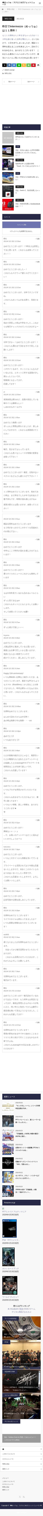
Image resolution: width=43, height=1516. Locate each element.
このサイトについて (8, 1454)
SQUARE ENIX (10, 1371)
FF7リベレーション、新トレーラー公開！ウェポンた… (27, 1121)
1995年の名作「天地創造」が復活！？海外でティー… (26, 1191)
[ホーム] (21, 1449)
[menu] (40, 3)
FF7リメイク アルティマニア (14, 1212)
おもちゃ (27, 1312)
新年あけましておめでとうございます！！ (27, 138)
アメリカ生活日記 (11, 1318)
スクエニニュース (7, 1459)
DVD (26, 1309)
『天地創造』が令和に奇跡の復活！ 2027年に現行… (27, 1135)
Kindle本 (14, 1309)
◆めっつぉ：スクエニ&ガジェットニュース (18, 3)
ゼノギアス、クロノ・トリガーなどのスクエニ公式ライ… (27, 1177)
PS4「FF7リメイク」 (11, 1240)
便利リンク (5, 1469)
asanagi (11, 70)
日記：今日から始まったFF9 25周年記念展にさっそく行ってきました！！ (27, 152)
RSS (23, 1496)
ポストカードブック (10, 1269)
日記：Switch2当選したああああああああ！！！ (27, 205)
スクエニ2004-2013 (11, 1395)
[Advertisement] (21, 102)
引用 (37, 239)
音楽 (21, 1309)
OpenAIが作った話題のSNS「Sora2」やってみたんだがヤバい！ (27, 165)
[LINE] (19, 65)
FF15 (6, 1342)
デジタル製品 (17, 1312)
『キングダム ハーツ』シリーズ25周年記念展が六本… (27, 1107)
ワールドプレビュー (10, 1297)
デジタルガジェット (11, 1421)
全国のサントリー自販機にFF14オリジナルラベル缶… (27, 1149)
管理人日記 (8, 19)
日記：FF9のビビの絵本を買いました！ (27, 178)
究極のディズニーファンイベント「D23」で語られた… (26, 1163)
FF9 (18, 146)
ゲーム (32, 1309)
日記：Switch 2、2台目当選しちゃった (27, 192)
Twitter (19, 1496)
